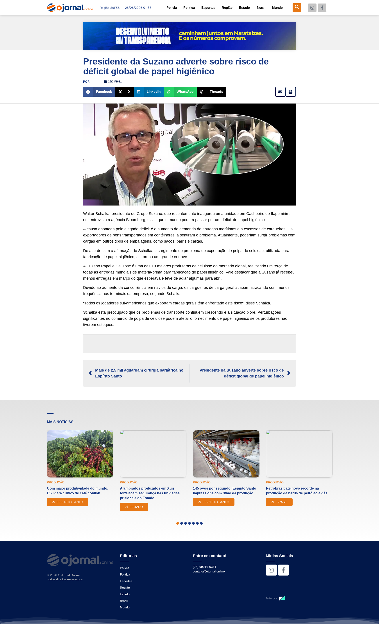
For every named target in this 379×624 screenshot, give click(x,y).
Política (189, 7)
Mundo (277, 7)
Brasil (260, 7)
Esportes (208, 7)
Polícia (171, 7)
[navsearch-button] (297, 7)
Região (227, 7)
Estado (244, 7)
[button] (99, 92)
